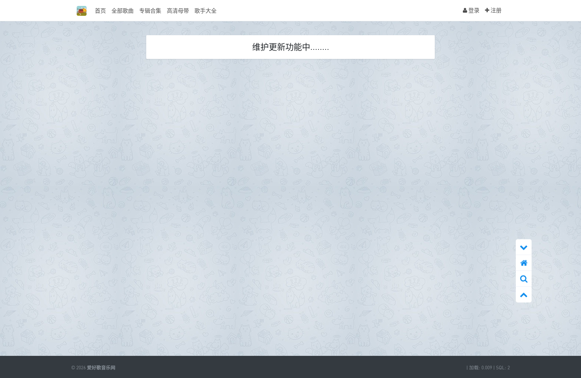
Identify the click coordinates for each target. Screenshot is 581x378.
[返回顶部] (524, 294)
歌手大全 (205, 10)
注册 (495, 10)
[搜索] (524, 279)
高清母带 (178, 10)
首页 (100, 10)
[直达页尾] (524, 247)
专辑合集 (150, 10)
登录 (473, 10)
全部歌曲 (122, 10)
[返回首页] (524, 263)
